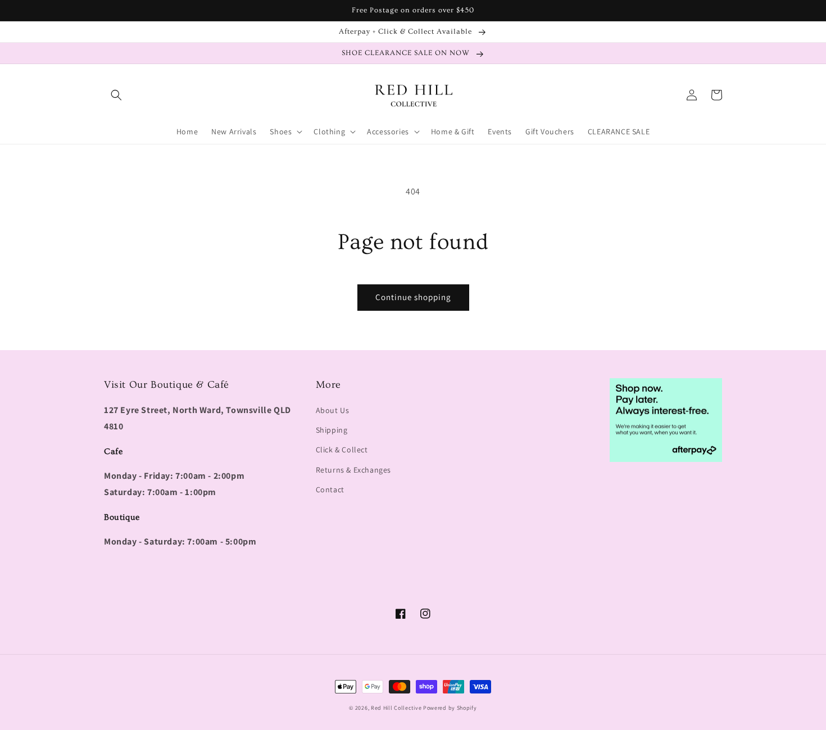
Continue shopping (413, 297)
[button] (116, 95)
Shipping (332, 430)
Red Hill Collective (396, 707)
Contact (330, 489)
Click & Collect (342, 450)
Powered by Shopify (450, 707)
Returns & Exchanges (353, 470)
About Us (333, 410)
